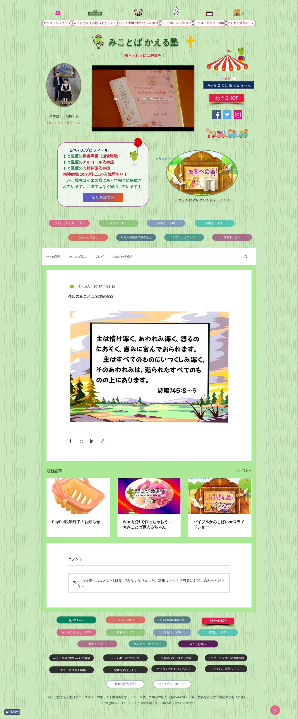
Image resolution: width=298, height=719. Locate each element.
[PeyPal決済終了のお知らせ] (78, 496)
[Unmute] (105, 125)
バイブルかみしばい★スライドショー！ (219, 524)
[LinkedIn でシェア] (92, 441)
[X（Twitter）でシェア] (81, 441)
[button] (58, 12)
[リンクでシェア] (102, 441)
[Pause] (98, 125)
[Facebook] (216, 114)
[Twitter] (227, 114)
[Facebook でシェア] (70, 441)
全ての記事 (53, 256)
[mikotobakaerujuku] (238, 114)
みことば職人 (77, 256)
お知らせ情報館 (122, 256)
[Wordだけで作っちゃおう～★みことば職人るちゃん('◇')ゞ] (149, 496)
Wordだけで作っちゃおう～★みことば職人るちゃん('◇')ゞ (147, 525)
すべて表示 (244, 470)
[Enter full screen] (188, 125)
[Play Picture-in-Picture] (181, 125)
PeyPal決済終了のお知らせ (76, 522)
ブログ (99, 256)
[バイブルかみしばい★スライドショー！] (219, 496)
